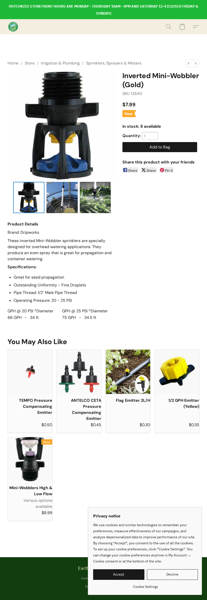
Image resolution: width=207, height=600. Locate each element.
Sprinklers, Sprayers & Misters (113, 63)
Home (13, 63)
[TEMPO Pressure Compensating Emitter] (30, 372)
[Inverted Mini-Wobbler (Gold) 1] (62, 197)
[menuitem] (188, 63)
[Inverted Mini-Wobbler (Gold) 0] (28, 197)
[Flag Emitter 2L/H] (128, 372)
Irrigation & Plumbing (60, 63)
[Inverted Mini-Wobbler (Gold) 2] (95, 197)
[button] (13, 27)
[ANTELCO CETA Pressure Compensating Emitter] (79, 372)
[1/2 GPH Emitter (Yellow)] (177, 372)
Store (30, 63)
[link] (145, 585)
